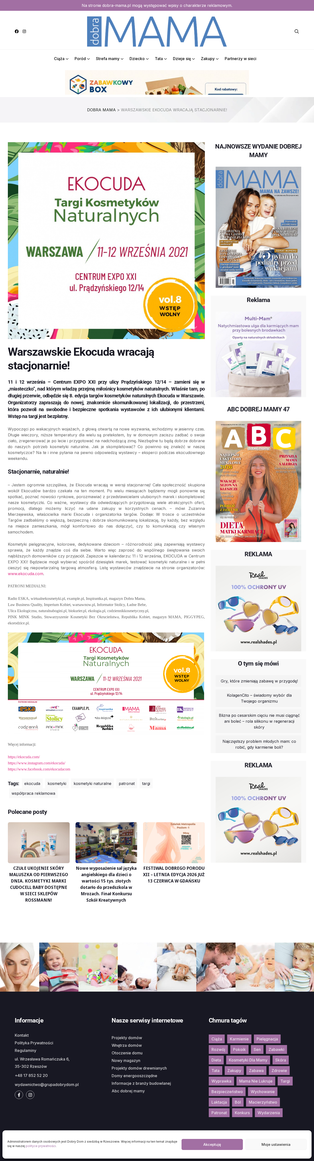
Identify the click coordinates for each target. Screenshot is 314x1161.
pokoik (239, 1049)
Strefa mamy (107, 58)
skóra (280, 1060)
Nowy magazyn (126, 1060)
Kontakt (22, 1035)
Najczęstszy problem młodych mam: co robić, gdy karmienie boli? (259, 744)
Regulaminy (25, 1050)
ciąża (216, 1038)
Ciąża (59, 58)
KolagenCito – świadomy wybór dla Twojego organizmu (259, 698)
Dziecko (137, 58)
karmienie (239, 1038)
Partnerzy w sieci (240, 58)
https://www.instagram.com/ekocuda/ (36, 763)
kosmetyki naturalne (92, 783)
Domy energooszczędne (134, 1075)
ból (238, 1102)
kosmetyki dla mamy (248, 1060)
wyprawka (221, 1081)
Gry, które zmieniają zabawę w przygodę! (259, 681)
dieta (216, 1060)
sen (257, 1049)
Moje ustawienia (276, 1144)
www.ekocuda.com (25, 573)
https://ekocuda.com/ (24, 757)
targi (146, 783)
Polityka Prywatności (34, 1042)
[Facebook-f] (19, 1095)
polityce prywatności (41, 1146)
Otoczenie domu (127, 1052)
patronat (127, 783)
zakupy (234, 1070)
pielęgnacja (267, 1038)
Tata (159, 58)
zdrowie (279, 1070)
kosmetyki (57, 783)
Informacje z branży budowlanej (141, 1083)
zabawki (276, 1049)
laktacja (219, 1102)
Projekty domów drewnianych (139, 1068)
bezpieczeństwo (227, 1091)
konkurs (242, 1112)
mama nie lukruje (256, 1081)
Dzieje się (182, 58)
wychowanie (263, 1091)
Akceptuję (212, 1144)
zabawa (256, 1070)
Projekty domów (127, 1037)
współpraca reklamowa (33, 793)
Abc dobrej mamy (128, 1090)
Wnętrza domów (127, 1045)
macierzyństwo (263, 1102)
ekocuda (32, 783)
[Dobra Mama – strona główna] (157, 30)
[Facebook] (17, 31)
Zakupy (208, 58)
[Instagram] (24, 31)
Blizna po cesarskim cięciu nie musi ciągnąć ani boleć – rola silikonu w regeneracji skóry (259, 721)
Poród (80, 58)
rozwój (218, 1049)
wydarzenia (269, 1112)
